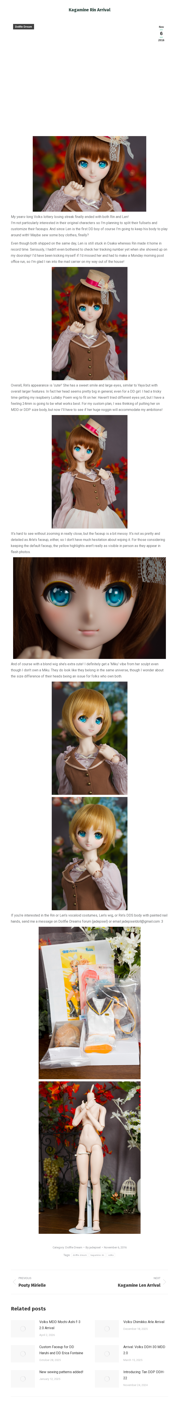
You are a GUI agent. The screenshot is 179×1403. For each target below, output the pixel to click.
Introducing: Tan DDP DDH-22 (144, 1375)
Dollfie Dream (23, 26)
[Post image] (23, 1328)
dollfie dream (80, 1255)
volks (111, 1255)
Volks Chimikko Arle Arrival (143, 1322)
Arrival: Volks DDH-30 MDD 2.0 (144, 1350)
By (93, 1247)
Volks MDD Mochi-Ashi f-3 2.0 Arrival (60, 1325)
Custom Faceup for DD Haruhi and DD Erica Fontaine (61, 1350)
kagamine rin (97, 1255)
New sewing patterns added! (61, 1372)
